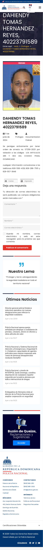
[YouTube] (39, 543)
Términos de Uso (29, 498)
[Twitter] (33, 543)
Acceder (21, 443)
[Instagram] (36, 543)
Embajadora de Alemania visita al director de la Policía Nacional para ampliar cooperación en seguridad (19, 394)
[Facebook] (30, 543)
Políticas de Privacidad (32, 501)
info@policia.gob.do (31, 490)
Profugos (19, 137)
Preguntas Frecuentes (31, 504)
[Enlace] (13, 7)
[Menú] (40, 7)
